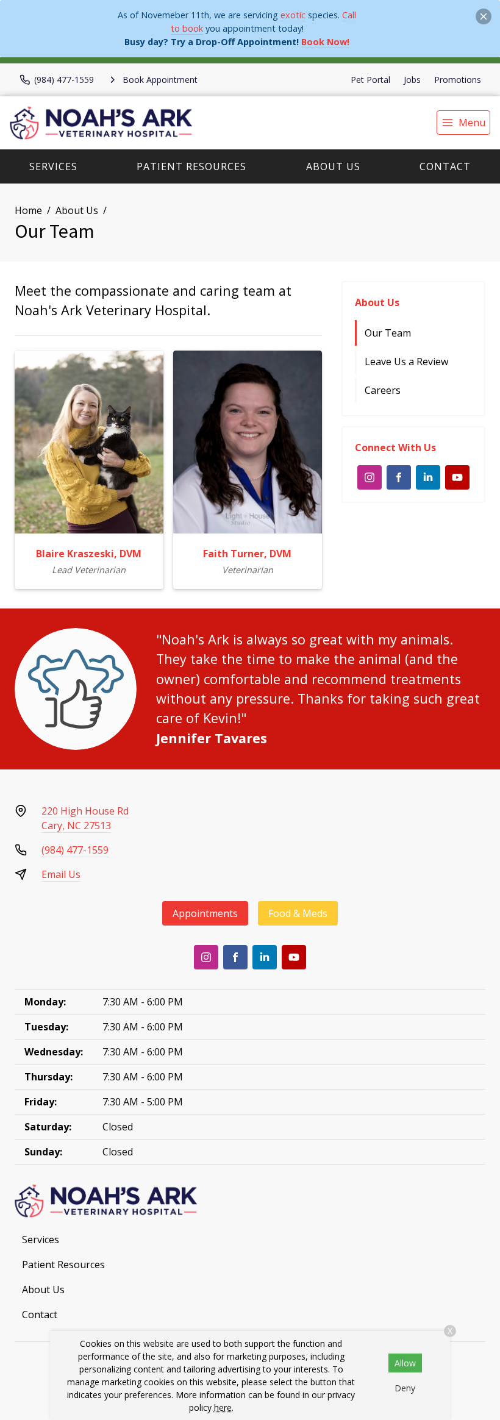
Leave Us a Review (406, 361)
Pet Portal (370, 79)
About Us (333, 166)
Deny (405, 1388)
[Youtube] (457, 477)
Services (53, 166)
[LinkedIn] (428, 477)
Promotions (457, 79)
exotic (292, 15)
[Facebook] (399, 477)
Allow (405, 1363)
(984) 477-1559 (75, 850)
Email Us (60, 874)
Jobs (412, 79)
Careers (383, 390)
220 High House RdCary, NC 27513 (85, 818)
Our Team (388, 333)
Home (28, 210)
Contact (445, 166)
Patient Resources (191, 166)
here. (224, 1407)
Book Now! (325, 42)
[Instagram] (369, 477)
